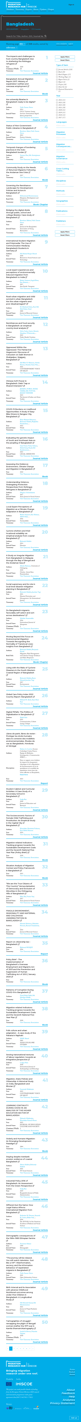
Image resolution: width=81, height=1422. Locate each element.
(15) (61, 100)
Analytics (69, 1399)
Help (72, 1396)
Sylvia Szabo (24, 331)
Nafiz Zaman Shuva (26, 107)
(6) (61, 82)
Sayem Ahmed (33, 331)
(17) (61, 118)
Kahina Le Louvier (26, 749)
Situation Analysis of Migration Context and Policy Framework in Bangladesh (20, 868)
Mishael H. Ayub (25, 700)
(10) (62, 85)
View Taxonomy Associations (29, 71)
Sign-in (71, 5)
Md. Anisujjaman (34, 155)
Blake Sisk (30, 1217)
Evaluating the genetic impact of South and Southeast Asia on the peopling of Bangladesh (20, 440)
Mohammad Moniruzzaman (29, 196)
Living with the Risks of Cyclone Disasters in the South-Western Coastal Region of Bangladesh (20, 670)
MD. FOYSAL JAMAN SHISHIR (28, 392)
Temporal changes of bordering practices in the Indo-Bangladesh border (20, 149)
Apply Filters (65, 57)
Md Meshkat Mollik (27, 996)
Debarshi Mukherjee (26, 1118)
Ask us (74, 1418)
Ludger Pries (24, 1063)
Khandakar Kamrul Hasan (28, 1120)
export (70, 44)
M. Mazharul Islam (26, 307)
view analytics (61, 44)
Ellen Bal (23, 896)
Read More (24, 775)
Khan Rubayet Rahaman (28, 420)
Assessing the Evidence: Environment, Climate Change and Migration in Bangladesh (20, 466)
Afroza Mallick (25, 1165)
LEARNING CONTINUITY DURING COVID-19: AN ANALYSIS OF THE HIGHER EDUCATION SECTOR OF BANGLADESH (18, 1110)
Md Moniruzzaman (28, 1304)
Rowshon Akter (25, 131)
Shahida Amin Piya (31, 365)
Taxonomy (20, 10)
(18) (61, 103)
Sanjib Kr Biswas (25, 1331)
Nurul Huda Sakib (26, 995)
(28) (61, 72)
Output (51, 10)
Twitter (72, 1370)
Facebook (72, 1372)
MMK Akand (24, 1038)
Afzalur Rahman (25, 566)
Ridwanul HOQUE (26, 947)
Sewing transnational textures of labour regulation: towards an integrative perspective (21, 1057)
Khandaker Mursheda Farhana (30, 828)
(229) (65, 70)
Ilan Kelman (24, 282)
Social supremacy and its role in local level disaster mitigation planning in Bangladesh (20, 586)
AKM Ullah (24, 517)
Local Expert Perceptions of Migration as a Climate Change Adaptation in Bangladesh (20, 509)
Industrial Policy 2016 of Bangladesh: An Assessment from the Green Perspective (19, 1183)
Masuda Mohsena (26, 923)
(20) (61, 105)
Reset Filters (65, 60)
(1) (64, 77)
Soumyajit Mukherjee (27, 1089)
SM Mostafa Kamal (26, 1303)
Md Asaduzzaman (27, 449)
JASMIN (23, 389)
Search (45, 36)
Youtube (72, 1375)
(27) (64, 75)
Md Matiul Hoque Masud (28, 254)
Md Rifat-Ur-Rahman (27, 363)
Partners (20, 1384)
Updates (43, 10)
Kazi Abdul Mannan (26, 830)
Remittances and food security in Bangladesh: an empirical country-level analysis (20, 325)
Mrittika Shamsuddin (27, 618)
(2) (63, 80)
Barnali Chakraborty (32, 926)
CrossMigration (22, 4)
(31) (61, 110)
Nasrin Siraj (30, 896)
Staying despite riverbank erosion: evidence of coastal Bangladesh (19, 1159)
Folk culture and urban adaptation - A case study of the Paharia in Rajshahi (21, 1032)
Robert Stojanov (25, 280)
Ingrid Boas (34, 280)
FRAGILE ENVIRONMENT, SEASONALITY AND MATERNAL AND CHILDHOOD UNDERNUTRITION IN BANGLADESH (20, 916)
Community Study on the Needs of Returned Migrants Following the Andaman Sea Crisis (21, 169)
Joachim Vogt (36, 592)
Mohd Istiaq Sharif (26, 448)
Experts (29, 10)
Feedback (68, 1393)
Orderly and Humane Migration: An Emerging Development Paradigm (20, 1141)
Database (10, 10)
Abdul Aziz (23, 717)
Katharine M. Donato (27, 1215)
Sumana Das (24, 155)
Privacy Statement (62, 1403)
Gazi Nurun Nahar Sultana (28, 446)
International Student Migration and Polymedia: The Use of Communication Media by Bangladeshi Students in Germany (20, 246)
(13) (61, 115)
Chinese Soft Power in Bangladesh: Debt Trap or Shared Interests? (18, 383)
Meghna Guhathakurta (27, 492)
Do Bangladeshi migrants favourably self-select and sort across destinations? (20, 612)
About (35, 10)
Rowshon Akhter (25, 220)
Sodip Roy (23, 799)
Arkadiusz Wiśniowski (27, 333)
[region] (65, 109)
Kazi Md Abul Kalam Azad (29, 308)
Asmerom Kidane (25, 1244)
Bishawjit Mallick (25, 422)
